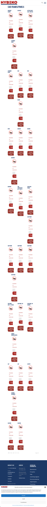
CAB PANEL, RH (20, 303)
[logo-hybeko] (11, 3)
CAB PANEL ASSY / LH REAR (11, 304)
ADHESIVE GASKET (9, 11)
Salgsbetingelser (33, 481)
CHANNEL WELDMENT (13, 393)
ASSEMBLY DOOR (13, 41)
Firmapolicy (32, 471)
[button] (45, 487)
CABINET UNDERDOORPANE (14, 334)
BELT (18, 71)
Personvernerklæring (34, 479)
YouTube (10, 481)
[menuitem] (41, 3)
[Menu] (44, 3)
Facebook (10, 473)
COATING (9, 423)
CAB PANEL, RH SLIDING (30, 304)
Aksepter (23, 495)
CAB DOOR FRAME (29, 187)
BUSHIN (28, 128)
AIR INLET (19, 10)
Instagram (10, 476)
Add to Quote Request (12, 30)
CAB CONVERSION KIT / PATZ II (20, 188)
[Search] (41, 3)
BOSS (9, 128)
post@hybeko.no (11, 472)
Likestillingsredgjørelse (35, 476)
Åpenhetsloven (33, 469)
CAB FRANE (13, 274)
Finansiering (32, 484)
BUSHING (13, 157)
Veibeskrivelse (22, 478)
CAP (8, 364)
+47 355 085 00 (12, 468)
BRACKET (19, 128)
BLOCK (19, 100)
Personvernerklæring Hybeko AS (17, 505)
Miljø (31, 474)
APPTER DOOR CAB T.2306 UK (30, 11)
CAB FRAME (29, 217)
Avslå (23, 498)
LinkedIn (9, 478)
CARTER (28, 364)
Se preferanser (23, 502)
